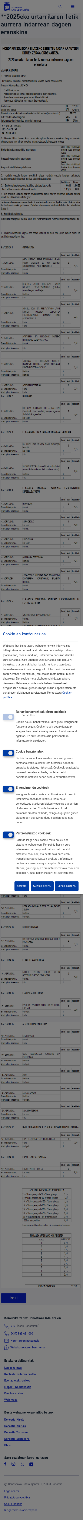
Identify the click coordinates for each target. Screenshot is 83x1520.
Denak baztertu (66, 886)
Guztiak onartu (42, 886)
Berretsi (22, 886)
